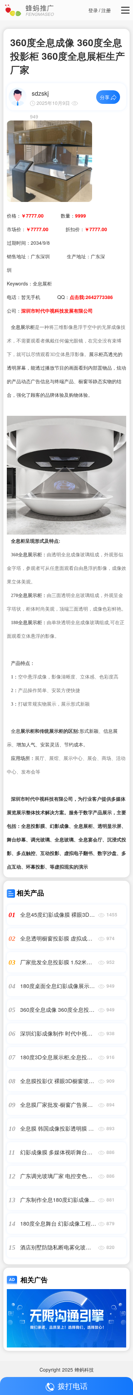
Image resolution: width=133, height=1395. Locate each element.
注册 (106, 10)
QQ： (85, 297)
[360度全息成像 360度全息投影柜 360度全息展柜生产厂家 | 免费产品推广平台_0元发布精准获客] (49, 160)
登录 (93, 10)
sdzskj (40, 93)
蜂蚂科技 (84, 1369)
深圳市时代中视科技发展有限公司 (57, 310)
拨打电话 (73, 1385)
